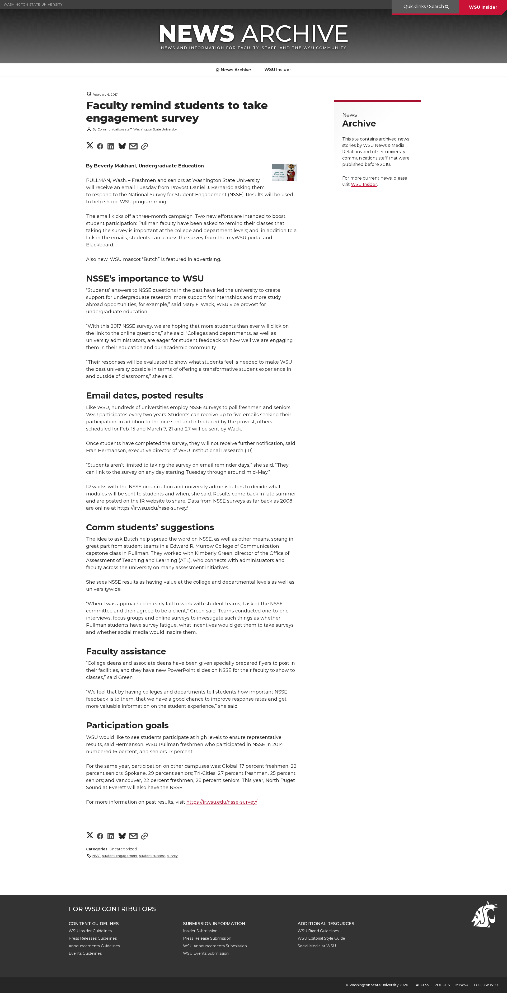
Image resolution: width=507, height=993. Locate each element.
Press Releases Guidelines (93, 938)
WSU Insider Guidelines (90, 931)
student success (152, 856)
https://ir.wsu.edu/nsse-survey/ (221, 802)
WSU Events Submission (206, 953)
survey (172, 856)
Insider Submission (200, 931)
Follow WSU (486, 985)
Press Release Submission (207, 938)
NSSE (96, 856)
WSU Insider (483, 7)
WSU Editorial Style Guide (321, 938)
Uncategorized (123, 849)
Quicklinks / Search (424, 6)
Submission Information (214, 923)
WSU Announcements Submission (215, 946)
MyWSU (462, 985)
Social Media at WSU (317, 946)
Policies (442, 985)
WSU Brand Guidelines (318, 931)
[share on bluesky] (122, 147)
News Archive (236, 69)
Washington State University (33, 4)
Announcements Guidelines (94, 946)
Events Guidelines (85, 953)
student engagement (120, 856)
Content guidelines (94, 923)
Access (422, 985)
